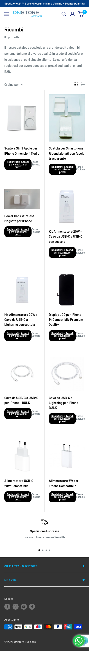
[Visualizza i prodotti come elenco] (83, 84)
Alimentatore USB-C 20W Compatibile (18, 483)
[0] (81, 14)
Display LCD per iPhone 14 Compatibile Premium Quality (66, 320)
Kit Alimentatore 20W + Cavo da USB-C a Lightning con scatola (20, 320)
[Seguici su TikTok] (32, 607)
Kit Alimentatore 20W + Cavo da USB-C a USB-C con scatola (65, 236)
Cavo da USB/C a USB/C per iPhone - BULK (21, 400)
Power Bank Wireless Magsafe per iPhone (19, 218)
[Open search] (64, 14)
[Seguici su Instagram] (16, 607)
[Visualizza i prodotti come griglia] (76, 84)
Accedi (25, 161)
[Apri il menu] (6, 14)
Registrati (13, 161)
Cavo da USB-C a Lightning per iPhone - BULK (64, 403)
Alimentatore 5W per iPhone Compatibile (63, 483)
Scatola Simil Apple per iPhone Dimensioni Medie (21, 150)
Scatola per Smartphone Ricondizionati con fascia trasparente (66, 153)
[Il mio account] (72, 14)
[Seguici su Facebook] (7, 607)
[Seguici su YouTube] (24, 607)
